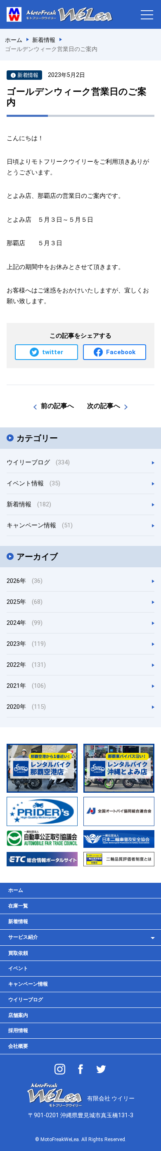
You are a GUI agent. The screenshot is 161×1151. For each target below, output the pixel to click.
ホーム (15, 890)
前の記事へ (57, 406)
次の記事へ (103, 406)
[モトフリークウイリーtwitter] (101, 1069)
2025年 (25, 602)
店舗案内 (18, 1015)
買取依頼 (18, 953)
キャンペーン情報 (40, 525)
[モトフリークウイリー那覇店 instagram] (59, 1069)
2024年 (25, 623)
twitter (52, 352)
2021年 (26, 685)
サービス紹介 (23, 937)
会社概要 (18, 1046)
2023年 (26, 643)
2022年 (26, 664)
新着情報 (29, 504)
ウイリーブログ (38, 462)
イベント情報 (33, 483)
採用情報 (18, 1030)
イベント (18, 968)
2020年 (26, 706)
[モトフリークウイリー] (80, 1069)
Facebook (120, 352)
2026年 (25, 581)
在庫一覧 (18, 906)
